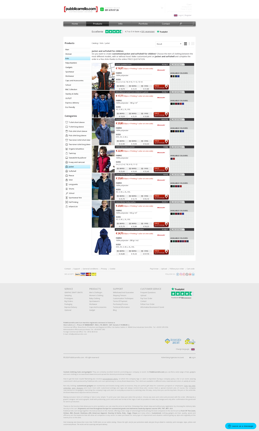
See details (177, 64)
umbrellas (67, 388)
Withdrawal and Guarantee (123, 292)
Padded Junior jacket (124, 119)
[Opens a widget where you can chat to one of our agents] (240, 426)
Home (75, 23)
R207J (165, 174)
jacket (107, 43)
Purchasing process (120, 304)
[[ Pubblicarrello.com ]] (81, 10)
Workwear (93, 304)
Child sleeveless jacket (125, 147)
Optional (67, 310)
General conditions (90, 268)
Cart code (191, 268)
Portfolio (143, 23)
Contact (166, 23)
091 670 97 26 (112, 10)
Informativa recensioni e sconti (152, 307)
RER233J (164, 119)
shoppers (79, 388)
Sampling (67, 295)
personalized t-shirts (110, 379)
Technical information (121, 307)
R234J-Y (165, 64)
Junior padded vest (123, 64)
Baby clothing (94, 298)
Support (76, 268)
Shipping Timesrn (119, 295)
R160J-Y (165, 229)
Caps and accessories (97, 307)
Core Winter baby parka (125, 174)
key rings (192, 386)
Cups (186, 386)
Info (120, 23)
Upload (164, 268)
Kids (101, 43)
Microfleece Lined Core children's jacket (132, 92)
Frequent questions (148, 292)
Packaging (68, 304)
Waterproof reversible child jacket (130, 229)
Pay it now (154, 268)
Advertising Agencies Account (172, 357)
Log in (193, 357)
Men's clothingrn (95, 292)
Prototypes (68, 298)
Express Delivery (70, 307)
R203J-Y (165, 92)
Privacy (104, 268)
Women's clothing (96, 295)
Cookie (112, 268)
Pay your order (146, 298)
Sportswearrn (94, 301)
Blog (115, 310)
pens (73, 388)
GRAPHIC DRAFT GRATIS (73, 292)
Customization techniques (123, 298)
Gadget (92, 310)
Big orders (68, 301)
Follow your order (177, 268)
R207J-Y (165, 202)
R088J (165, 147)
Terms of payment (120, 301)
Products (97, 23)
